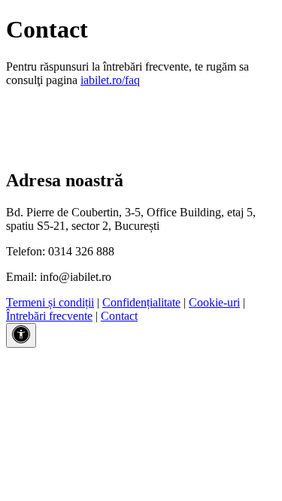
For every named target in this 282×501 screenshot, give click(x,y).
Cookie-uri (214, 302)
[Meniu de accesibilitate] (21, 335)
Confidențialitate (141, 302)
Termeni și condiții (50, 302)
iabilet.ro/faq (110, 80)
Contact (119, 315)
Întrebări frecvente (49, 315)
